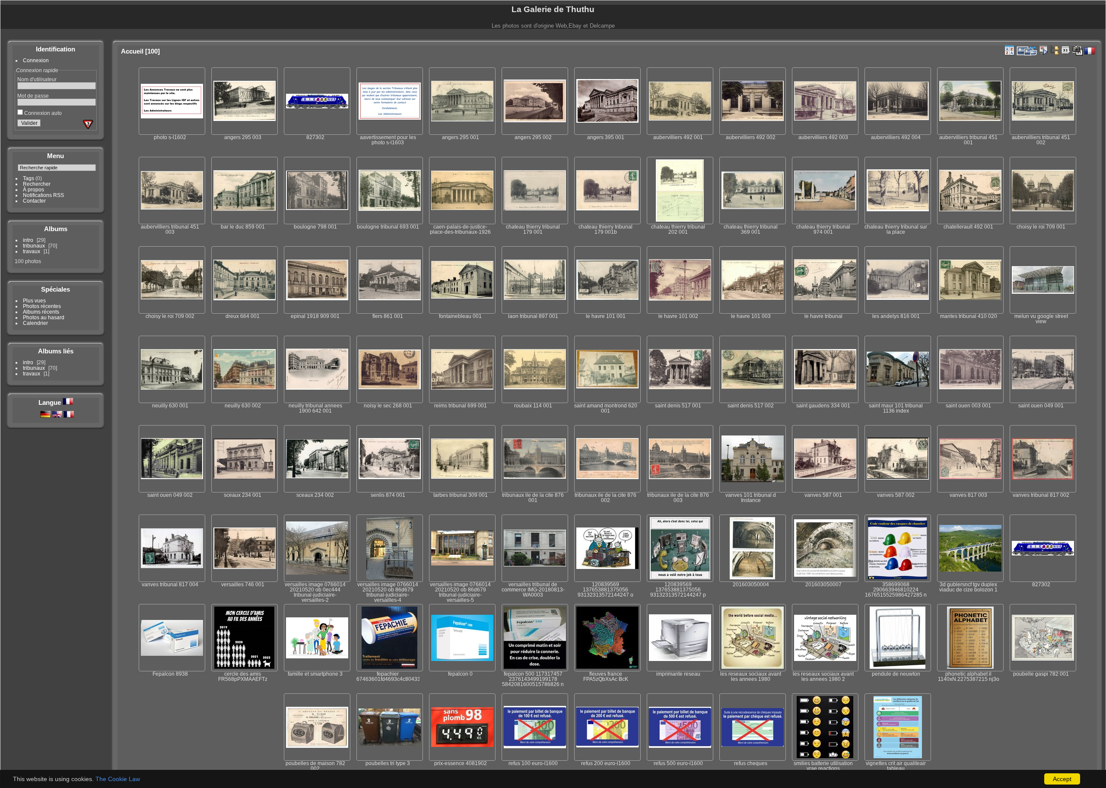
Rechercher (37, 184)
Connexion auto (42, 113)
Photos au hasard (43, 317)
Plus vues (34, 300)
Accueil (132, 51)
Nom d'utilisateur (37, 79)
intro (28, 240)
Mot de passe (33, 95)
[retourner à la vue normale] (1054, 50)
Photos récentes (42, 306)
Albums (55, 228)
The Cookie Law (117, 778)
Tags (28, 178)
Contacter (34, 200)
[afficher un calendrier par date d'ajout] (1066, 50)
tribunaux (34, 245)
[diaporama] (1043, 50)
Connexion (36, 60)
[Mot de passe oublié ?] (88, 124)
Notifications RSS (43, 195)
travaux (31, 251)
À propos (33, 189)
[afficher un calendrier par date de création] (1077, 50)
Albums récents (41, 312)
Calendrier (35, 323)
